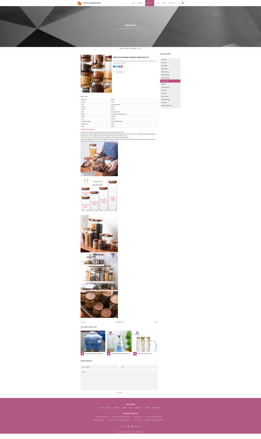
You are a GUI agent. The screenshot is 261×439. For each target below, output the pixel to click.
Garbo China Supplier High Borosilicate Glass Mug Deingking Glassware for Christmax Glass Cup (146, 354)
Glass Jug (163, 93)
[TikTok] (140, 426)
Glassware (164, 59)
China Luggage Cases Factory (154, 416)
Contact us (172, 3)
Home (133, 3)
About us (140, 3)
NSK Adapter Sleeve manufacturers (154, 420)
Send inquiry (119, 72)
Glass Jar (163, 84)
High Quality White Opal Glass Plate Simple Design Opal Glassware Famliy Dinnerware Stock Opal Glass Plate (94, 354)
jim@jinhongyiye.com (140, 431)
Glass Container (165, 71)
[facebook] (121, 426)
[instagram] (136, 426)
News (158, 3)
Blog (164, 3)
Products (149, 3)
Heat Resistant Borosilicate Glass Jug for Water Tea (121, 354)
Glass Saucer (164, 68)
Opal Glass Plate (165, 78)
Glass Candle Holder (166, 105)
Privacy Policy (156, 407)
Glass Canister (133, 48)
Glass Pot (163, 90)
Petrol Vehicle (137, 420)
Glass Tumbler (164, 96)
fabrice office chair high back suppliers (119, 420)
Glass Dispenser (165, 87)
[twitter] (128, 426)
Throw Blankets (138, 416)
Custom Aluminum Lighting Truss (121, 416)
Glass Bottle (164, 65)
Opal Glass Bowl (165, 74)
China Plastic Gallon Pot (102, 416)
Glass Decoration (165, 99)
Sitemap (147, 407)
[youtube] (132, 426)
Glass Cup (164, 62)
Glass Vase (164, 102)
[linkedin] (125, 426)
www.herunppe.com (99, 420)
